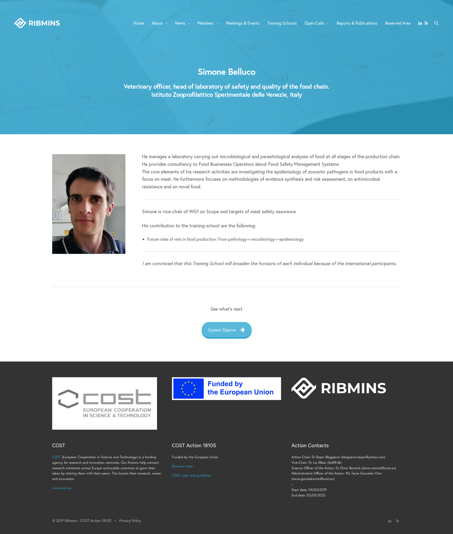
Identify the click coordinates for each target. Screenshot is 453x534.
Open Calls (314, 23)
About (157, 23)
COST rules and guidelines (191, 475)
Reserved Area (398, 23)
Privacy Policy (130, 520)
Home (138, 23)
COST (56, 457)
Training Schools (282, 23)
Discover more (182, 466)
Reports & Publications (357, 23)
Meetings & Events (243, 23)
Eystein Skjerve (222, 329)
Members (205, 23)
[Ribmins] (37, 23)
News (180, 23)
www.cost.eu (61, 488)
